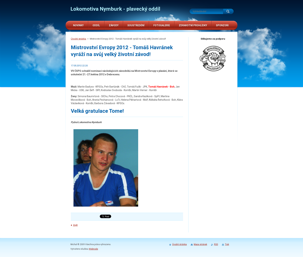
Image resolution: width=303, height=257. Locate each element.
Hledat (228, 11)
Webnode (93, 249)
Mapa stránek (200, 244)
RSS (216, 244)
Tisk (227, 244)
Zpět (75, 225)
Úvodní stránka (78, 38)
